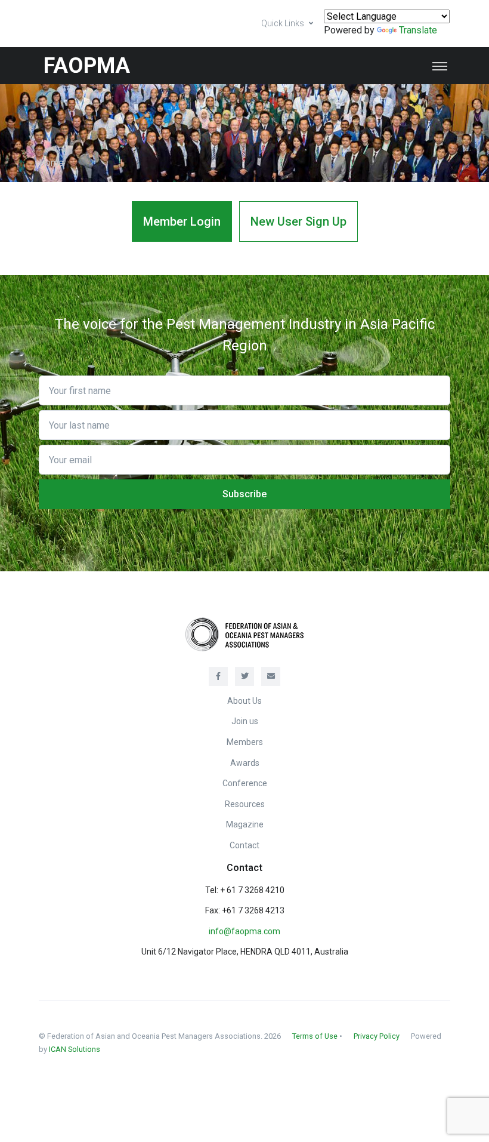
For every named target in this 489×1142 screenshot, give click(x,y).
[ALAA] (244, 633)
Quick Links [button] (282, 23)
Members (245, 742)
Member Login (182, 221)
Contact (244, 845)
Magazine (245, 824)
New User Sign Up (298, 221)
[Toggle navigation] (439, 66)
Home (51, 162)
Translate (418, 30)
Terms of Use (315, 1036)
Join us (244, 721)
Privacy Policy (377, 1036)
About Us (244, 701)
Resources (245, 804)
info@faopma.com (244, 931)
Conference (244, 783)
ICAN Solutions (74, 1049)
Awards (244, 763)
